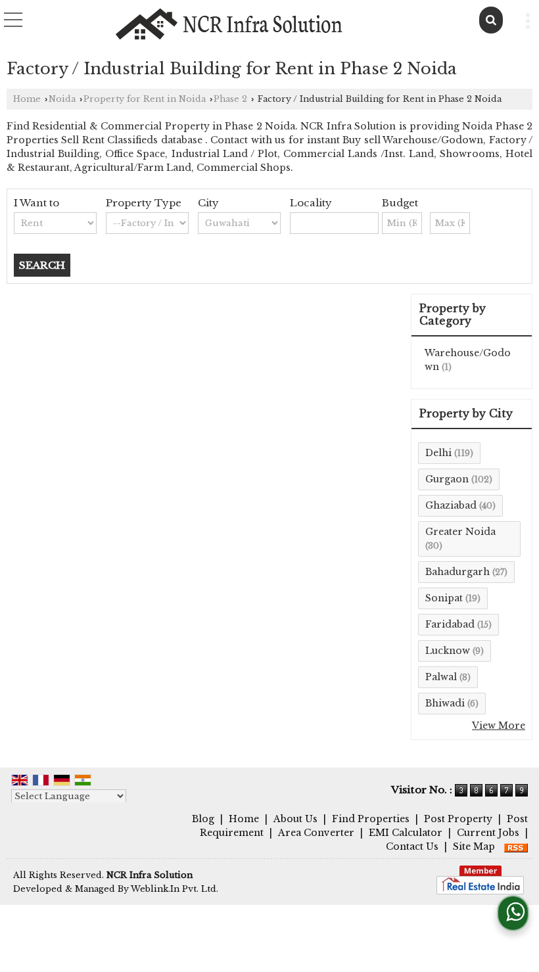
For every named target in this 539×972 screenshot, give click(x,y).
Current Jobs (488, 833)
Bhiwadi (445, 703)
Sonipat (444, 598)
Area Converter (316, 833)
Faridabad (450, 624)
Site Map (474, 846)
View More (498, 725)
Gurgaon (447, 479)
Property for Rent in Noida (144, 99)
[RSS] (516, 846)
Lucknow (447, 651)
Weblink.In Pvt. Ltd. (174, 889)
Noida (62, 99)
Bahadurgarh (457, 572)
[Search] (491, 20)
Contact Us (412, 846)
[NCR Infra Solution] (229, 24)
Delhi (438, 453)
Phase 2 (230, 99)
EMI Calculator (405, 833)
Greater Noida (460, 532)
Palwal (441, 677)
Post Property (458, 819)
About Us (295, 819)
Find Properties (371, 819)
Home (27, 99)
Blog (203, 819)
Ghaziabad (451, 505)
